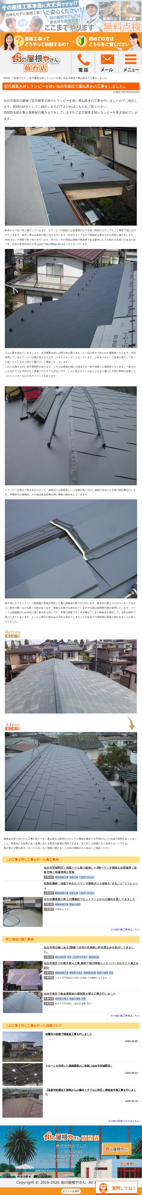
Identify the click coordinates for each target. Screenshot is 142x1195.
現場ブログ (20, 78)
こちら (80, 106)
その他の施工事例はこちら (125, 929)
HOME (6, 78)
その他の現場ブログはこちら (124, 1121)
